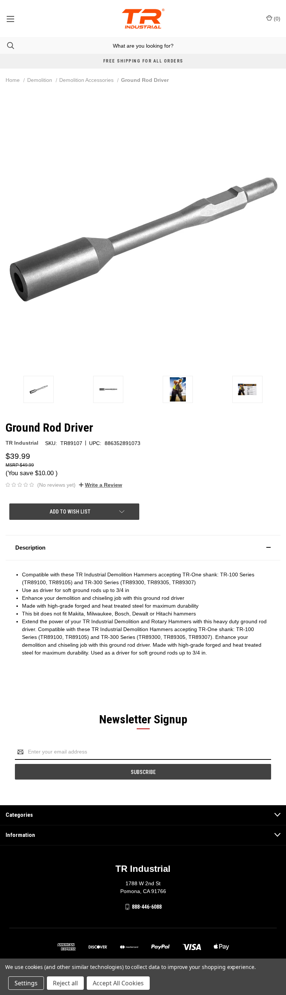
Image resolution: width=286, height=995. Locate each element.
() (276, 19)
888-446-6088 (147, 907)
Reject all (65, 983)
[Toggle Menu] (10, 18)
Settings (26, 983)
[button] (143, 547)
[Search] (7, 45)
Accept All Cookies (118, 983)
